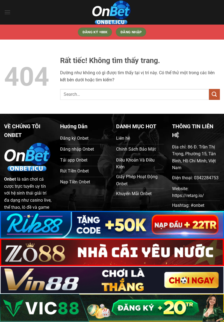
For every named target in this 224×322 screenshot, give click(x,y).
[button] (7, 12)
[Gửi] (214, 94)
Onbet (10, 179)
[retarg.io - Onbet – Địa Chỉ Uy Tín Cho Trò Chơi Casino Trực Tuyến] (112, 12)
